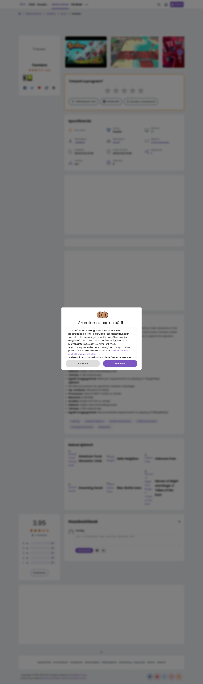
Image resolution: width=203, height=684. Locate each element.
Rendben (120, 363)
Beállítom (83, 363)
